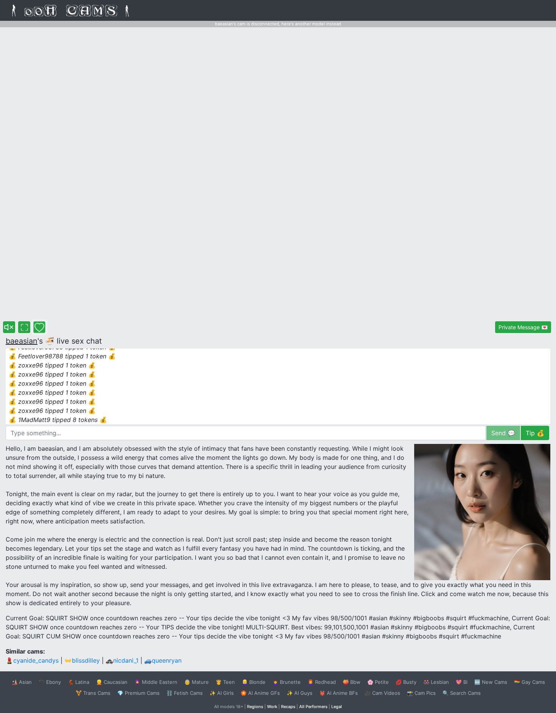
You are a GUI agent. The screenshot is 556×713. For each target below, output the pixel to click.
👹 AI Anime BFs (338, 693)
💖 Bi (461, 682)
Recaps (288, 706)
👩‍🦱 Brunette (286, 682)
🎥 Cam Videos (382, 693)
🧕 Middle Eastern (155, 682)
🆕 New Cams (490, 682)
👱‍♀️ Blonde (254, 682)
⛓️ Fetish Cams (184, 693)
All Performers (313, 706)
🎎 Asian (21, 682)
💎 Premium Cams (138, 693)
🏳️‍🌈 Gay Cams (529, 682)
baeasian (21, 341)
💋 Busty (406, 682)
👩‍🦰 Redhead (322, 682)
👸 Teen (225, 682)
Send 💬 (503, 433)
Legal (336, 706)
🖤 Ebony (50, 682)
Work (272, 706)
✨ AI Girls (222, 693)
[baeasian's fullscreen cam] (24, 327)
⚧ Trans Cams (93, 693)
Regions (255, 706)
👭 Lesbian (436, 682)
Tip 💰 (535, 433)
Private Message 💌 (523, 327)
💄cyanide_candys (32, 660)
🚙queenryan (163, 660)
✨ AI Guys (299, 693)
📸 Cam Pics (421, 693)
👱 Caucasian (111, 682)
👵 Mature (196, 682)
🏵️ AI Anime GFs (260, 693)
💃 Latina (78, 682)
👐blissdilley (82, 660)
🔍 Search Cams (462, 693)
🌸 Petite (378, 682)
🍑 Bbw (351, 682)
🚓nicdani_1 (122, 660)
